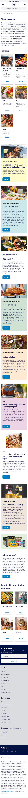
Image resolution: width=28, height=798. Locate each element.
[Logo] (14, 4)
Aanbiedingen (4, 732)
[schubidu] (7, 751)
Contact (3, 702)
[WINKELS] (22, 4)
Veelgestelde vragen (6, 704)
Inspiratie (3, 738)
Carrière (3, 689)
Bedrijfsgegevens (5, 674)
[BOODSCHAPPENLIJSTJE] (25, 4)
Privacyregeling (5, 716)
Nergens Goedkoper (6, 692)
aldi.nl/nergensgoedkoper (7, 791)
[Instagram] (3, 751)
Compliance (4, 713)
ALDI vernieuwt (5, 680)
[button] (3, 5)
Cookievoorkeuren (5, 719)
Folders (3, 741)
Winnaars (3, 735)
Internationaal (4, 677)
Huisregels (4, 707)
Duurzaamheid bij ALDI (7, 722)
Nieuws (3, 686)
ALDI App (3, 683)
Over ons (3, 671)
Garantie (3, 710)
